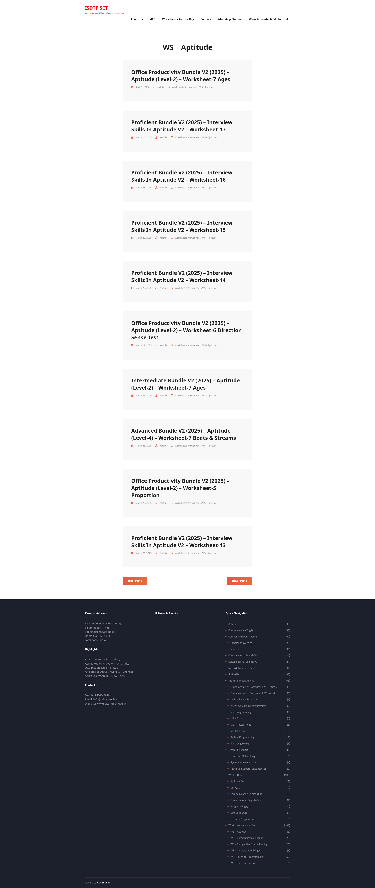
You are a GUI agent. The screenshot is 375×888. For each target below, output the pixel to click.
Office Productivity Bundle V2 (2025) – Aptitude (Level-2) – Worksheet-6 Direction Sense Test (186, 330)
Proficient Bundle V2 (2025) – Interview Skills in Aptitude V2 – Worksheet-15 (181, 226)
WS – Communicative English (246, 838)
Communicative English (241, 630)
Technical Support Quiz (242, 819)
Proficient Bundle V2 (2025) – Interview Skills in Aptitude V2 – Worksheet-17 (181, 126)
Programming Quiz (240, 806)
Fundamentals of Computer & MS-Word (252, 693)
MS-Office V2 (237, 731)
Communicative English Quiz (246, 794)
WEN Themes (103, 882)
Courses (206, 19)
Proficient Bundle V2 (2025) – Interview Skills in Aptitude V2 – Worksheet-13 (181, 541)
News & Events (168, 613)
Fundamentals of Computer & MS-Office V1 (254, 687)
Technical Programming (241, 681)
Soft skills (233, 674)
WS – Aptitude (238, 832)
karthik (160, 87)
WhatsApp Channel (230, 19)
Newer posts (239, 581)
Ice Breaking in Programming (246, 699)
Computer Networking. (243, 756)
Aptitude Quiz (238, 781)
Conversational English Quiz (245, 800)
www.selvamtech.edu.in (265, 19)
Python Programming (242, 737)
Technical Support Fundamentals (248, 769)
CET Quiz (235, 788)
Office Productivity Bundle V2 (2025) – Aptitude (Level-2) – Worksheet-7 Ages (180, 75)
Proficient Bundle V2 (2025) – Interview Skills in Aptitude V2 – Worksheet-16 (181, 176)
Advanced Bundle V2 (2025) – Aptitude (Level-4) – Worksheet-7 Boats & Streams (183, 434)
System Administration (243, 762)
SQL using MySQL (240, 743)
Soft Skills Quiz (238, 813)
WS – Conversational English (246, 850)
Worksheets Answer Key (178, 19)
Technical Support (238, 750)
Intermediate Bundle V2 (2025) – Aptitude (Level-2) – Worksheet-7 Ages (185, 384)
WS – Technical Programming (246, 857)
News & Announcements (242, 668)
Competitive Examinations (242, 636)
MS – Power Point (240, 725)
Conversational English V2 (242, 662)
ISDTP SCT (96, 8)
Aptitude (233, 624)
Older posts (135, 581)
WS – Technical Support (243, 863)
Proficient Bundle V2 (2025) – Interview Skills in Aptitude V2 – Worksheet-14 (181, 276)
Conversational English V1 (242, 655)
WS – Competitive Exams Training (248, 844)
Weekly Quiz (235, 775)
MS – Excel (236, 718)
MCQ (152, 19)
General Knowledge (241, 643)
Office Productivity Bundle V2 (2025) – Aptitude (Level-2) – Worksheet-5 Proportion (180, 488)
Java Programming (240, 712)
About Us (137, 19)
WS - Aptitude (206, 87)
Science (234, 649)
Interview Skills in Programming (248, 706)
